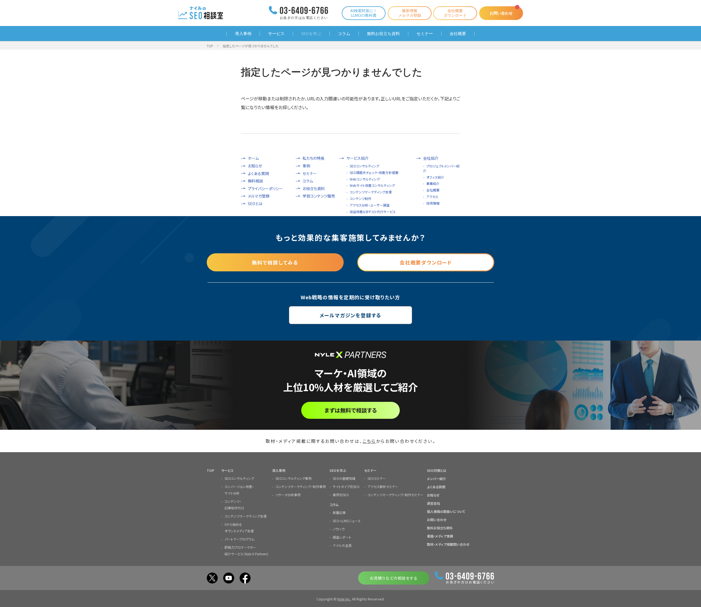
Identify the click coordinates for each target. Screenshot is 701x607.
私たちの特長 (313, 158)
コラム (344, 33)
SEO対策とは (436, 470)
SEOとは (255, 203)
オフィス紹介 (435, 177)
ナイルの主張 (342, 545)
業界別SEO (341, 494)
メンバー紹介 (436, 478)
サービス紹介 (357, 158)
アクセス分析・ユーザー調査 (370, 205)
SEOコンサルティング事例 (293, 478)
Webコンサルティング (365, 179)
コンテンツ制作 (360, 198)
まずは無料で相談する (350, 410)
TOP (210, 45)
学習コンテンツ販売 (319, 196)
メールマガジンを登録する (351, 315)
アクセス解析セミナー (382, 486)
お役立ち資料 (314, 188)
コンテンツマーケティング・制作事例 (300, 486)
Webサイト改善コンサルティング (372, 185)
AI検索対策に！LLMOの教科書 (363, 13)
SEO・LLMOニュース (347, 520)
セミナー (424, 33)
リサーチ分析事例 (288, 494)
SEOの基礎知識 (344, 478)
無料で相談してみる (275, 262)
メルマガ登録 (258, 196)
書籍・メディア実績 (440, 536)
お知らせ (255, 166)
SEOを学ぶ (311, 33)
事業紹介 (432, 183)
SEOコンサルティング (364, 166)
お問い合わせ (501, 13)
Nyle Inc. (344, 599)
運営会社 (433, 503)
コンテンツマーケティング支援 (371, 192)
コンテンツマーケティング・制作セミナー (395, 494)
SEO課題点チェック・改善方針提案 (374, 172)
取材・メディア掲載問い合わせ (448, 544)
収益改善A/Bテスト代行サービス (373, 211)
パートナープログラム (239, 539)
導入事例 (243, 33)
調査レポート (342, 537)
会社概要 (458, 33)
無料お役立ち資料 (383, 33)
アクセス (432, 196)
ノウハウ (338, 529)
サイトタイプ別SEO (346, 486)
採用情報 (432, 203)
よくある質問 (258, 173)
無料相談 (255, 181)
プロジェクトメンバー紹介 (441, 168)
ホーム (253, 158)
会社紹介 (430, 158)
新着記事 (339, 512)
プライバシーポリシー (265, 188)
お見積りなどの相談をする (394, 578)
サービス (276, 33)
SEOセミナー (376, 478)
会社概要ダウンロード (455, 13)
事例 (306, 166)
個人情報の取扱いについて (446, 511)
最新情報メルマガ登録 (409, 13)
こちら (369, 441)
